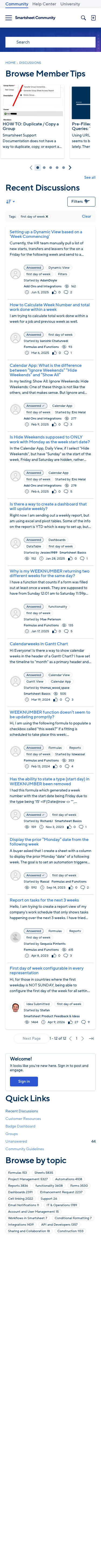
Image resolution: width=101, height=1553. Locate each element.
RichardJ (46, 821)
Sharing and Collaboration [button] (29, 1231)
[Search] (83, 18)
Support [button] (49, 1198)
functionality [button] (57, 606)
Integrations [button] (21, 1224)
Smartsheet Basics (73, 552)
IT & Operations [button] (62, 1205)
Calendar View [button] (59, 675)
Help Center (44, 4)
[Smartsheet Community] (35, 18)
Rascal (44, 881)
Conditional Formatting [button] (73, 1218)
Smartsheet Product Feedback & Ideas (52, 1016)
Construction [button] (70, 1231)
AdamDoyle (48, 280)
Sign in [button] (24, 1081)
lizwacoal (78, 754)
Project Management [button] (28, 1179)
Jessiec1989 (48, 552)
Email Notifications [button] (23, 1205)
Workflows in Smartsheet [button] (27, 1218)
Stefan (45, 1010)
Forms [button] (79, 1185)
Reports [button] (75, 748)
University (70, 4)
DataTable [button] (33, 546)
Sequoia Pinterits (52, 944)
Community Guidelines (24, 1149)
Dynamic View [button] (58, 267)
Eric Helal (79, 412)
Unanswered (50, 1141)
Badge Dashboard (20, 1126)
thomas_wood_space (54, 688)
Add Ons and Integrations (42, 286)
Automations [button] (68, 1179)
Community (16, 4)
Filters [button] (62, 274)
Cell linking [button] (20, 1198)
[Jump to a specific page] (91, 1038)
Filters (77, 201)
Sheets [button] (43, 1172)
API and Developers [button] (59, 1224)
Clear (86, 216)
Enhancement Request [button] (61, 1192)
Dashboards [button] (56, 540)
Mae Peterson (50, 619)
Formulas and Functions (41, 347)
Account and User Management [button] (33, 1211)
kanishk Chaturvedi (54, 341)
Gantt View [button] (34, 681)
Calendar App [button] (62, 406)
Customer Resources (23, 1118)
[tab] (37, 167)
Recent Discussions (21, 1111)
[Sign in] (93, 18)
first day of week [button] (38, 274)
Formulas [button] (55, 748)
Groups (11, 1133)
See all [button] (90, 177)
